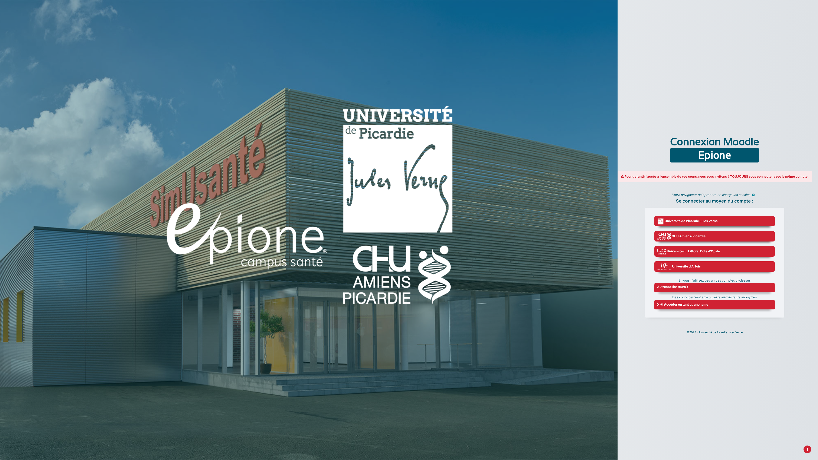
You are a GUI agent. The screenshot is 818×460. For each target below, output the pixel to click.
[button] (754, 195)
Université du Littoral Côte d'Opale (693, 251)
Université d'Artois (686, 266)
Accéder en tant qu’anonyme (685, 304)
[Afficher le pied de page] (807, 449)
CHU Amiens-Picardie (688, 236)
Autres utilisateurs (671, 287)
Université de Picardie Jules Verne (691, 221)
